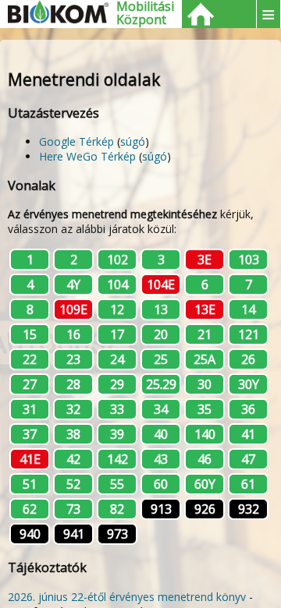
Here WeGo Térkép (87, 156)
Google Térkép (76, 141)
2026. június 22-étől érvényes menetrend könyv (127, 596)
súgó (132, 141)
